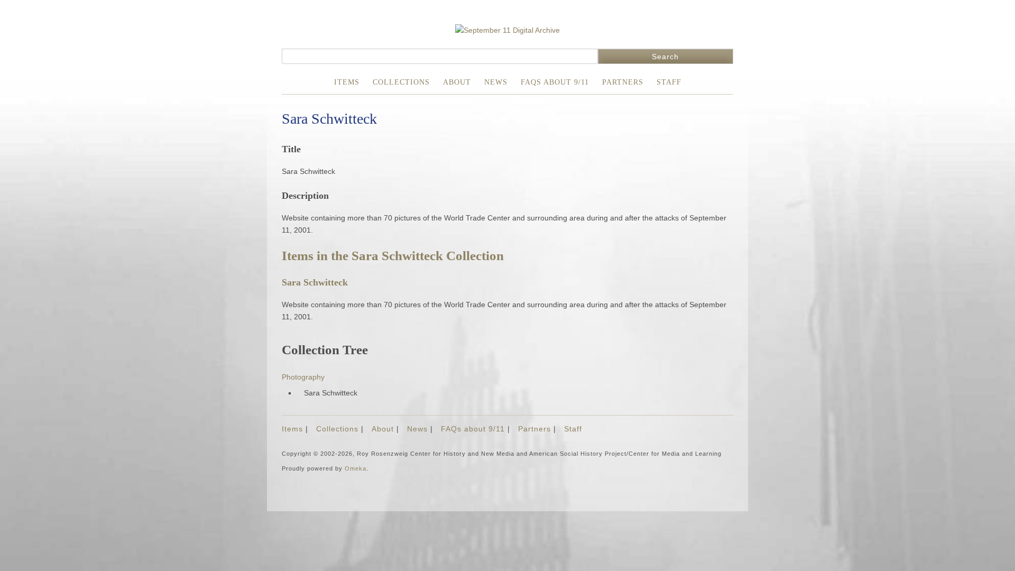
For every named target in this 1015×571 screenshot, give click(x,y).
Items (346, 82)
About (457, 82)
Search (665, 56)
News (496, 82)
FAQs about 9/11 (555, 82)
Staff (669, 82)
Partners (622, 82)
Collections (401, 82)
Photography (303, 377)
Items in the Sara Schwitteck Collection (393, 255)
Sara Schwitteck (315, 282)
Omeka (355, 468)
